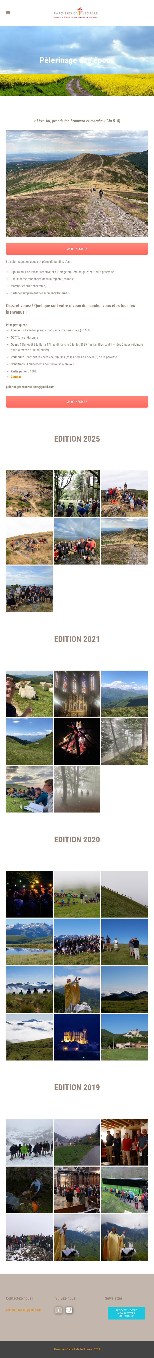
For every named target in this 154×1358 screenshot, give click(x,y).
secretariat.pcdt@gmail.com (24, 1310)
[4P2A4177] (29, 541)
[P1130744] (29, 894)
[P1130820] (124, 894)
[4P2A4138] (124, 493)
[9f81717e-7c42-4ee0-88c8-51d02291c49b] (29, 1190)
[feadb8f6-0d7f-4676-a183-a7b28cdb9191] (124, 1190)
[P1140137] (124, 1037)
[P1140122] (77, 1037)
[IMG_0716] (29, 1142)
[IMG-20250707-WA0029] (77, 541)
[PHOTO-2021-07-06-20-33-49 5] (77, 741)
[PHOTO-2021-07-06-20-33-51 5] (29, 694)
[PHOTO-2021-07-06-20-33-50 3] (124, 694)
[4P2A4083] (77, 493)
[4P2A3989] (29, 493)
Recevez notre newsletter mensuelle (126, 1313)
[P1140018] (29, 989)
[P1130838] (29, 942)
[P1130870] (77, 942)
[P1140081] (77, 989)
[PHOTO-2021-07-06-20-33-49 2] (77, 789)
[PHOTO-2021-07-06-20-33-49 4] (124, 741)
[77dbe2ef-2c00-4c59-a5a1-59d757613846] (77, 1190)
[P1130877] (124, 942)
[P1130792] (77, 894)
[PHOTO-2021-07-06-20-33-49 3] (29, 789)
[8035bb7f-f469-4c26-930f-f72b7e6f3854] (124, 1237)
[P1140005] (29, 1037)
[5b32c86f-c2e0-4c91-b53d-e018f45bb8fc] (29, 1237)
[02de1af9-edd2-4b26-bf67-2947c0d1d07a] (77, 1237)
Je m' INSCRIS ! (77, 249)
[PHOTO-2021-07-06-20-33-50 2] (29, 741)
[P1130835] (124, 989)
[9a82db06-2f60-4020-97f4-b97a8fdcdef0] (77, 1142)
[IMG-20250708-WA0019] (29, 589)
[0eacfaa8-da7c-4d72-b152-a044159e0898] (124, 1142)
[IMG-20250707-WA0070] (124, 541)
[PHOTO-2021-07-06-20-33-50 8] (77, 694)
